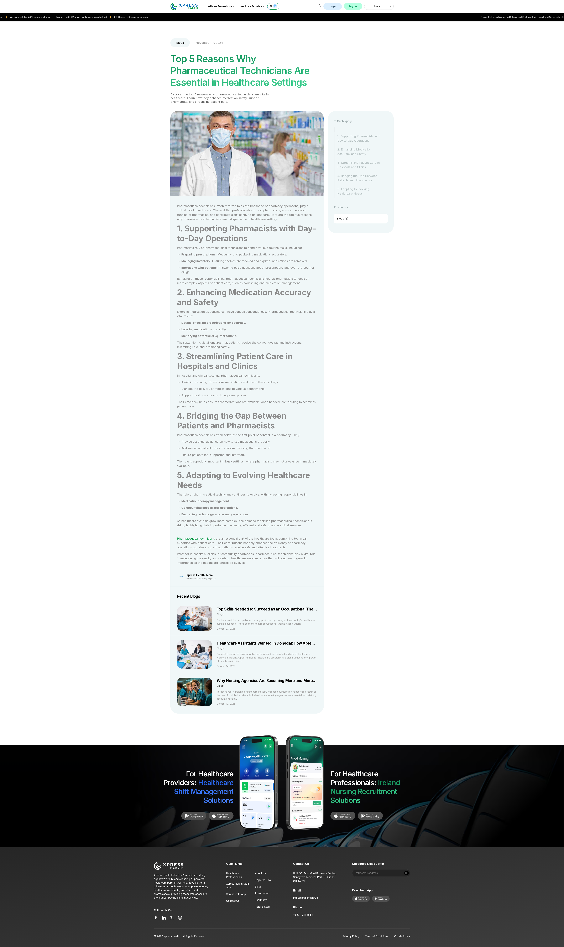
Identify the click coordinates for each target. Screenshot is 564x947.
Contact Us (232, 900)
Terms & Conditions (376, 936)
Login (333, 6)
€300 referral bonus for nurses (85, 17)
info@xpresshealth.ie (305, 897)
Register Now (263, 880)
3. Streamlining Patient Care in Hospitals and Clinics (358, 165)
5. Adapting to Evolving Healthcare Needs (353, 191)
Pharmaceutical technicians (196, 538)
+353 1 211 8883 (303, 914)
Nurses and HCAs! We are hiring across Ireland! (35, 17)
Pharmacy (261, 900)
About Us (260, 873)
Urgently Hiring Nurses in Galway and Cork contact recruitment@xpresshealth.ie (478, 17)
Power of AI (261, 893)
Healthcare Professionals (219, 6)
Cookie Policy (402, 936)
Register (353, 6)
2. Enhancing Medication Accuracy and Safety (354, 152)
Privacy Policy (351, 936)
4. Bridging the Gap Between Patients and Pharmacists (357, 178)
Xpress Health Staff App (237, 885)
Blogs (258, 886)
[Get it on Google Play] (221, 816)
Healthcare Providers (251, 6)
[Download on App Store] (193, 816)
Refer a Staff (262, 906)
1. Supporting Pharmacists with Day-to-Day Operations (358, 138)
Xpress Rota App (236, 894)
